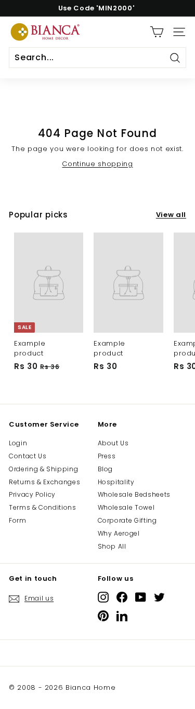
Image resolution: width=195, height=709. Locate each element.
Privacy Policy (32, 494)
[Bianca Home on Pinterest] (103, 615)
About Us (113, 443)
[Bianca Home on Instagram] (103, 597)
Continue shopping (97, 164)
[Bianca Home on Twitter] (159, 597)
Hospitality (116, 482)
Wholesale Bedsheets (134, 494)
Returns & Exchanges (44, 482)
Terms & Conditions (42, 507)
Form (18, 520)
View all (171, 215)
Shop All (112, 546)
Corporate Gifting (127, 520)
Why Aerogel (119, 533)
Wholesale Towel (126, 507)
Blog (105, 469)
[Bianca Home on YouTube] (140, 597)
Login (18, 443)
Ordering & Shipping (43, 469)
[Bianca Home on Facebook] (121, 597)
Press (107, 456)
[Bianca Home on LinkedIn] (121, 615)
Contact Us (28, 456)
